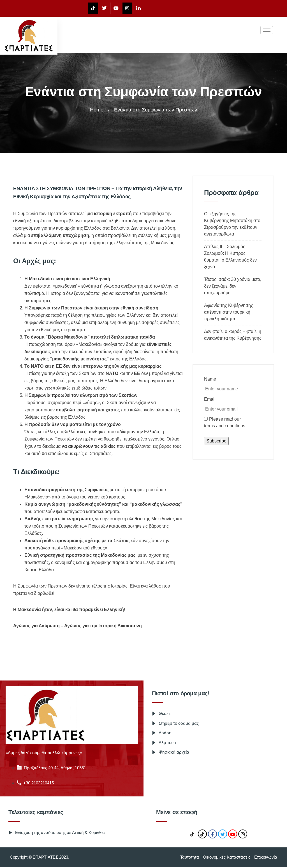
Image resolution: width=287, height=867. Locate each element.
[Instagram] (127, 8)
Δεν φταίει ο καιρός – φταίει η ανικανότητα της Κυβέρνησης (232, 335)
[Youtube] (115, 8)
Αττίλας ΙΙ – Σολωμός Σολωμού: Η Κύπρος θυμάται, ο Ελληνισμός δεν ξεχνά (230, 256)
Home (96, 110)
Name (210, 379)
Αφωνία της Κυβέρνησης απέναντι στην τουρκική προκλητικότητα (228, 312)
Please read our (224, 422)
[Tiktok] (93, 8)
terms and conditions (224, 425)
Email (210, 399)
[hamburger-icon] (266, 30)
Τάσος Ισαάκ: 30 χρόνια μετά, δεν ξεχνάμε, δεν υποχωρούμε (232, 286)
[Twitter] (104, 8)
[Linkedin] (138, 8)
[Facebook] (82, 8)
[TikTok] (192, 834)
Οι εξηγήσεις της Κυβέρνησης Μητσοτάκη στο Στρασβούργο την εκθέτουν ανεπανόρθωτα (232, 223)
